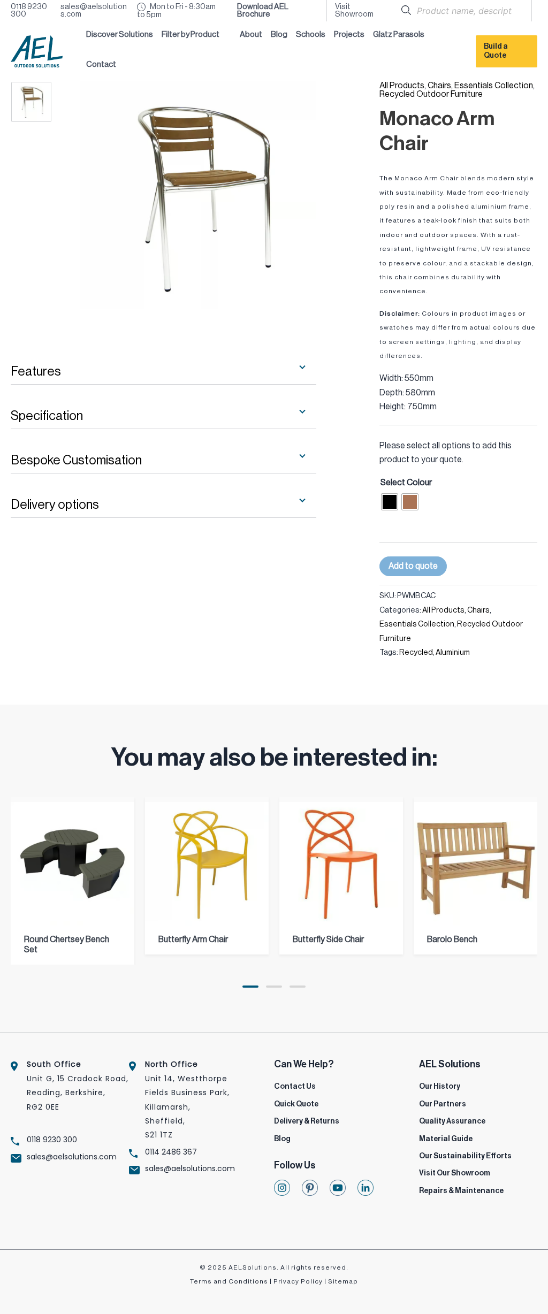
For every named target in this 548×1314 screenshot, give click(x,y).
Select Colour (406, 482)
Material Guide (446, 1139)
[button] (196, 36)
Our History (439, 1086)
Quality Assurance (452, 1121)
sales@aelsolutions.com (93, 10)
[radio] (390, 502)
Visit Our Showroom (454, 1173)
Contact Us (295, 1086)
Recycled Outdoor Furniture (431, 94)
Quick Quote (296, 1104)
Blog (282, 1139)
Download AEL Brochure (262, 10)
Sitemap (343, 1281)
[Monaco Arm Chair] (41, 102)
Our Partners (442, 1104)
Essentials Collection (493, 85)
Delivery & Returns (306, 1121)
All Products (401, 85)
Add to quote (413, 566)
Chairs (439, 85)
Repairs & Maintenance (461, 1191)
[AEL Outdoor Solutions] (37, 51)
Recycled (416, 652)
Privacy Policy (298, 1281)
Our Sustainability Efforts (465, 1156)
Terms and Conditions (229, 1281)
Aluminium (453, 652)
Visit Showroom (354, 10)
